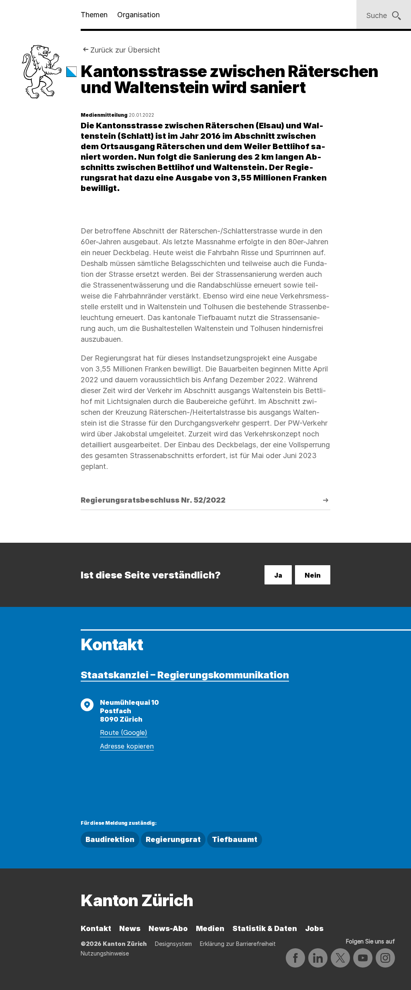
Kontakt (96, 928)
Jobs (314, 928)
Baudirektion (109, 839)
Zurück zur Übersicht (125, 50)
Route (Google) (123, 732)
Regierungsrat (173, 839)
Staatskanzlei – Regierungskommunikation (185, 675)
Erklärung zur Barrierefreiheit (238, 943)
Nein (313, 575)
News (129, 928)
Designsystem (173, 943)
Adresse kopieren (127, 746)
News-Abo (168, 928)
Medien (210, 928)
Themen (94, 14)
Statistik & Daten (264, 928)
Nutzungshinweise (105, 953)
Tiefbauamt (234, 839)
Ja (278, 575)
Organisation (138, 14)
